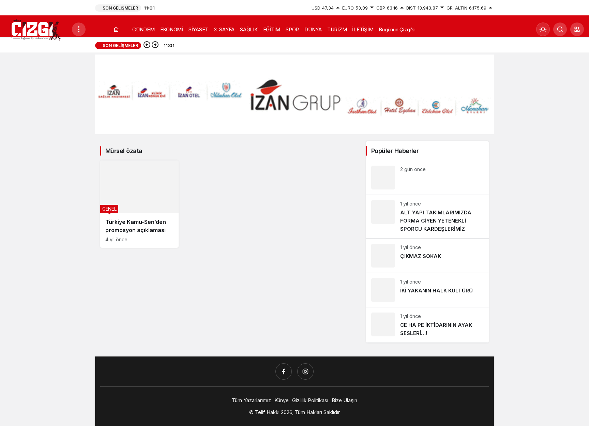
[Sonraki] (155, 45)
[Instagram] (305, 371)
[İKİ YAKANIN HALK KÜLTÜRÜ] (427, 290)
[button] (577, 29)
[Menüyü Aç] (79, 29)
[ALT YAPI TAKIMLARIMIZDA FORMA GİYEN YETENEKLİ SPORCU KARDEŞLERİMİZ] (427, 216)
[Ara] (560, 29)
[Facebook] (283, 371)
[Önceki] (147, 45)
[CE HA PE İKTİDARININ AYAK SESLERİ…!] (427, 325)
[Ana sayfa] (116, 29)
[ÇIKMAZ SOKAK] (427, 256)
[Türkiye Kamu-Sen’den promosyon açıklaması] (139, 204)
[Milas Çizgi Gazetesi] (35, 29)
